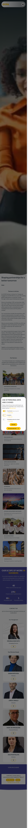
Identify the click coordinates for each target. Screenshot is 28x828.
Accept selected (12, 428)
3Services (10, 412)
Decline (13, 424)
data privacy (13, 408)
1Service (9, 417)
